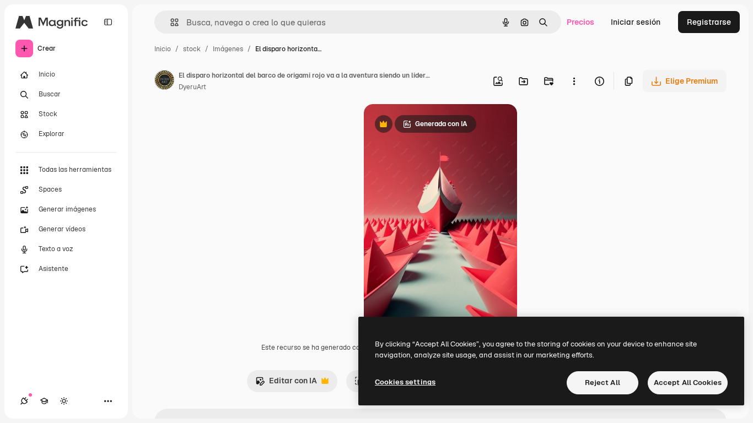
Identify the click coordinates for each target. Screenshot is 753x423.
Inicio (162, 49)
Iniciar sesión (635, 22)
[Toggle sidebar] (108, 22)
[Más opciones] (574, 81)
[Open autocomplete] (170, 22)
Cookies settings (405, 382)
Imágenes (228, 49)
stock (192, 49)
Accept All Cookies (688, 382)
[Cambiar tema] (64, 401)
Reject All (602, 382)
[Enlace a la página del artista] (164, 81)
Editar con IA (286, 384)
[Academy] (44, 401)
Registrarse (709, 22)
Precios (580, 22)
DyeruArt (192, 87)
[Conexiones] (24, 401)
